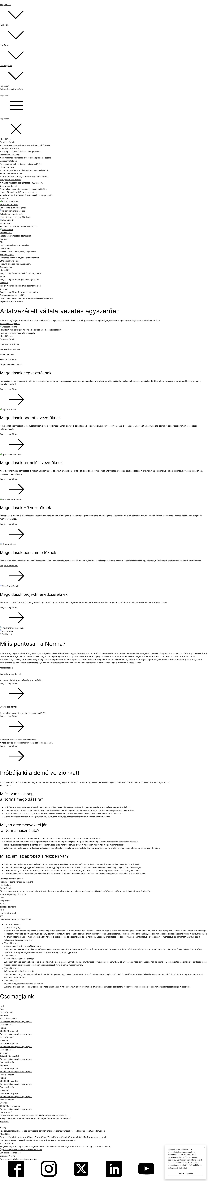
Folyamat (4, 283)
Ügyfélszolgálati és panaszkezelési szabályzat (21, 1149)
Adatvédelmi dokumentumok (47, 1146)
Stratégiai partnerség (24, 1146)
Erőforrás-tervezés (27, 1131)
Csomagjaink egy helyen (20, 1022)
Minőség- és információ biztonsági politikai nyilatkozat (85, 1146)
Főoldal (3, 1131)
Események (5, 248)
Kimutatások (64, 1131)
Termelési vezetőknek (10, 155)
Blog (2, 242)
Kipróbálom (18, 89)
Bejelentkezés (6, 89)
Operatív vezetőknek (24, 1137)
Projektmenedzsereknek (11, 173)
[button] (104, 398)
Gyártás (3, 289)
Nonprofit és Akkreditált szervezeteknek (18, 192)
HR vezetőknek (7, 167)
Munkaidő (4, 270)
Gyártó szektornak (8, 186)
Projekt (3, 276)
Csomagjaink (12, 1131)
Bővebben (4, 1022)
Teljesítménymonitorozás (47, 1131)
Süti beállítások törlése (10, 1153)
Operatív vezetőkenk (9, 148)
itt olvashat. (183, 1168)
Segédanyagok (7, 254)
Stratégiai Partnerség (10, 261)
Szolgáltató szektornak (10, 180)
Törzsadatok (76, 1131)
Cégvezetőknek (7, 142)
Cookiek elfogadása (185, 1173)
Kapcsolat (4, 86)
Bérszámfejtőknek (8, 161)
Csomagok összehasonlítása (13, 295)
